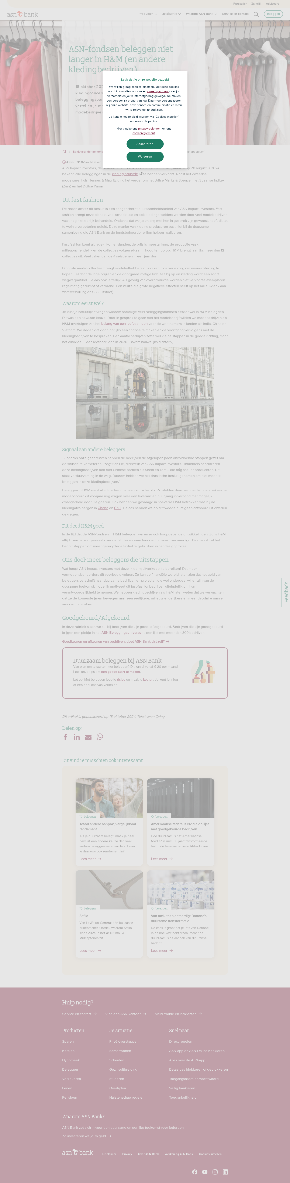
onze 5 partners (158, 91)
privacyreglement (149, 128)
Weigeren (145, 156)
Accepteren (145, 143)
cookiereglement (143, 133)
